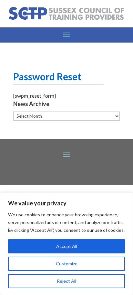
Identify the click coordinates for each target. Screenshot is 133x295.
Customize (66, 263)
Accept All (66, 246)
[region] (66, 243)
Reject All (66, 281)
